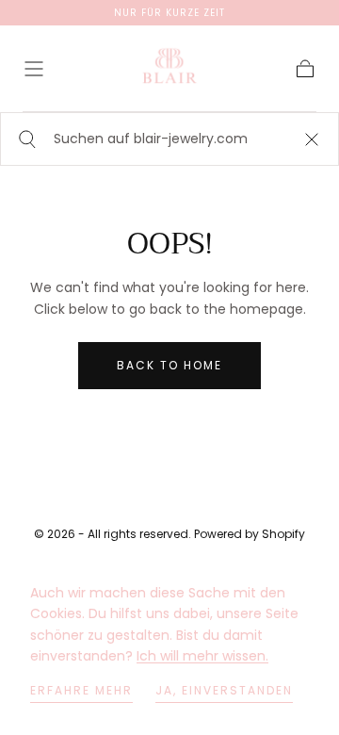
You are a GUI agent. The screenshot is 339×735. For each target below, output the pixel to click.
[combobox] (169, 139)
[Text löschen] (311, 139)
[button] (34, 68)
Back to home (169, 365)
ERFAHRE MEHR (81, 690)
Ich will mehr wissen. (202, 655)
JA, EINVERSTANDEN (224, 690)
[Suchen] (24, 139)
